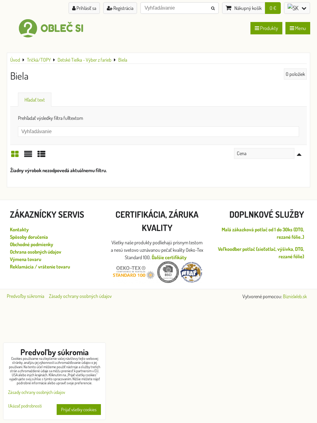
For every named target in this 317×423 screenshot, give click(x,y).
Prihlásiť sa (86, 8)
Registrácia (122, 8)
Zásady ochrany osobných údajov (80, 296)
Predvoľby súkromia (25, 296)
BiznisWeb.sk (295, 296)
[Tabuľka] (41, 155)
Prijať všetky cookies (79, 409)
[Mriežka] (15, 155)
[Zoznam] (28, 155)
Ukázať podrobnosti (25, 406)
